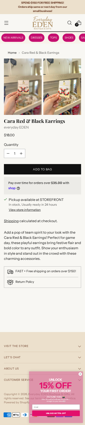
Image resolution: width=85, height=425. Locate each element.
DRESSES (36, 37)
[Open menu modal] (6, 22)
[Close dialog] (80, 374)
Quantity (11, 144)
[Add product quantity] (21, 153)
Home (12, 53)
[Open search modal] (69, 22)
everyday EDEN (16, 127)
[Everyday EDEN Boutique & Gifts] (42, 23)
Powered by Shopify (17, 402)
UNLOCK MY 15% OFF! (56, 413)
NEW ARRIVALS (13, 37)
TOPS (53, 37)
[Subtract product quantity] (8, 153)
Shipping (11, 221)
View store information (25, 210)
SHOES (69, 37)
